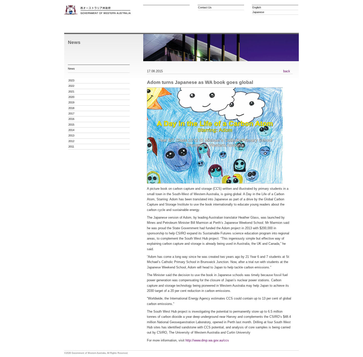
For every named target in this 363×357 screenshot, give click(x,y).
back (286, 71)
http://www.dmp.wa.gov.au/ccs (207, 340)
